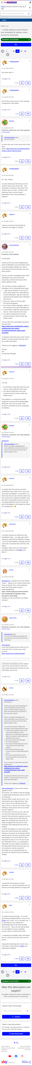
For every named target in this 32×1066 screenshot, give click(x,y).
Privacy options (5, 1046)
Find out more (6, 132)
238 (5, 861)
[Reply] (28, 83)
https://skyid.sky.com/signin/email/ (13, 653)
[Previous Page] (2, 51)
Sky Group (4, 1051)
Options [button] (3, 26)
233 (5, 467)
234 (5, 512)
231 (5, 360)
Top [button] (17, 1043)
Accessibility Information (24, 1048)
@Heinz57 (5, 441)
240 (5, 954)
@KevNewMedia (9, 444)
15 (14, 51)
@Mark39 (22, 345)
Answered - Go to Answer (16, 39)
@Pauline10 (6, 581)
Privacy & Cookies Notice (8, 1048)
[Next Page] (7, 54)
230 (5, 234)
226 (5, 79)
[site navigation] (2, 2)
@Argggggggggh (9, 137)
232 (5, 414)
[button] (29, 61)
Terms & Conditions (25, 1046)
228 (5, 157)
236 (5, 606)
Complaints (4, 1049)
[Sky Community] (10, 2)
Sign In (30, 2)
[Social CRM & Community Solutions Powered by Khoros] (26, 1062)
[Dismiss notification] (29, 7)
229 (5, 203)
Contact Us (28, 1049)
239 (5, 894)
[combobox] (14, 13)
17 (21, 51)
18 (25, 51)
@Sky (20, 550)
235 (5, 558)
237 (5, 676)
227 (5, 109)
